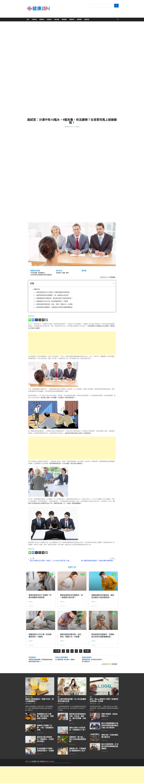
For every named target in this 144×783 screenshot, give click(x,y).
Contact (52, 761)
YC (35, 703)
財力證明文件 (86, 661)
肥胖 (67, 273)
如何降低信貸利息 (96, 659)
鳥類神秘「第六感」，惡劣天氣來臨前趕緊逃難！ (77, 739)
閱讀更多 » (31, 601)
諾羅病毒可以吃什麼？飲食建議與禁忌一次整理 (52, 301)
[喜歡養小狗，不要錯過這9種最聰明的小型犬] (63, 748)
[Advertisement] (72, 343)
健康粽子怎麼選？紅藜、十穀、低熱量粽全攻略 (45, 727)
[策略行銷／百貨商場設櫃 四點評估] (95, 734)
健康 (63, 273)
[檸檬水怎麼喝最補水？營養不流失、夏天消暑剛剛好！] (39, 678)
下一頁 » (87, 651)
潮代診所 (59, 271)
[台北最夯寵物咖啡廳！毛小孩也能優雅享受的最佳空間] (72, 678)
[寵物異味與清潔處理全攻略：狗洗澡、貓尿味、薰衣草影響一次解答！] (63, 714)
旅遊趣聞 (79, 19)
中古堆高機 (33, 273)
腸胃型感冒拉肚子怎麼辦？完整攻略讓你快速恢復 (52, 292)
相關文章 (37, 289)
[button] (113, 283)
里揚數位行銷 (35, 761)
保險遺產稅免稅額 (47, 659)
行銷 (91, 697)
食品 (32, 697)
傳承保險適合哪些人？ (35, 661)
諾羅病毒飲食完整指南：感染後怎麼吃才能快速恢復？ (54, 298)
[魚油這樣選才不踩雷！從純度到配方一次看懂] (30, 748)
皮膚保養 (34, 19)
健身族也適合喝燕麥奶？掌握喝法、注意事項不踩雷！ (45, 739)
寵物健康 (64, 19)
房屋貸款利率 (86, 659)
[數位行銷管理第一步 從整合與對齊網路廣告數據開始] (95, 744)
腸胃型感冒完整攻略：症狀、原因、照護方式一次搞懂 (54, 304)
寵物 (58, 697)
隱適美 (73, 659)
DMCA (47, 761)
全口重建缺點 (59, 659)
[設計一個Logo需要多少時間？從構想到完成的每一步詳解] (104, 678)
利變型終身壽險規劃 (34, 659)
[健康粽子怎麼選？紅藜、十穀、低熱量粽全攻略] (30, 725)
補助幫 (84, 271)
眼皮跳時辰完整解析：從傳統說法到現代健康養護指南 (54, 307)
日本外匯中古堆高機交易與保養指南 (41, 275)
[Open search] (118, 19)
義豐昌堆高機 (35, 271)
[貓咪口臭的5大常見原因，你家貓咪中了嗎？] (63, 727)
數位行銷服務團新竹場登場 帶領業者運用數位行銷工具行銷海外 (109, 725)
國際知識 (86, 19)
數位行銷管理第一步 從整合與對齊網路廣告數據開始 (109, 746)
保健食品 (49, 19)
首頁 (28, 19)
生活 (29, 697)
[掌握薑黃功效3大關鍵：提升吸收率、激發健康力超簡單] (30, 714)
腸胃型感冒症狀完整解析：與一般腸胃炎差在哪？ (52, 295)
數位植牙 (67, 659)
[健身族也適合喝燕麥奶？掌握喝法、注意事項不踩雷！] (30, 737)
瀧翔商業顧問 (87, 657)
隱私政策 (42, 761)
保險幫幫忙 (32, 657)
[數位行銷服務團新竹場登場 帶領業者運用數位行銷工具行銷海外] (95, 723)
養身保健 (56, 19)
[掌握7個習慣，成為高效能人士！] (95, 714)
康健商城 (71, 19)
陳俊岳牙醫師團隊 (61, 657)
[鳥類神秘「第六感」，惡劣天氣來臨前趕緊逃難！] (63, 737)
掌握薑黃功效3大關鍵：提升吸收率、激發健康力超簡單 (45, 716)
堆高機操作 (41, 273)
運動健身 (41, 19)
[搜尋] (116, 5)
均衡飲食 (58, 273)
